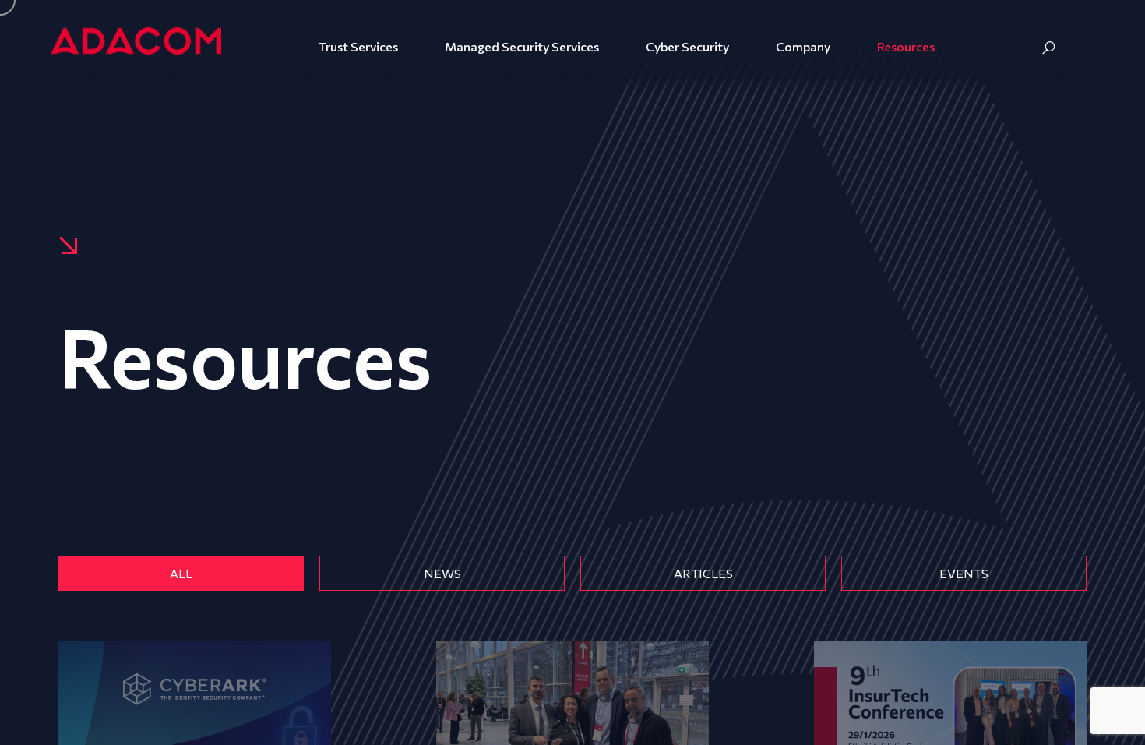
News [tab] (442, 573)
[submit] (1048, 47)
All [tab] (181, 573)
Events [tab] (963, 573)
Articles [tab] (703, 573)
